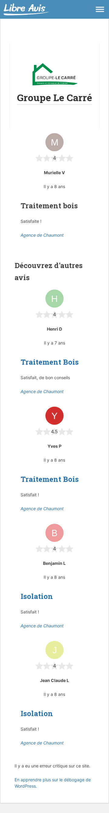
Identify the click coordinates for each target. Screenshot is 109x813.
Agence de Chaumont (42, 235)
